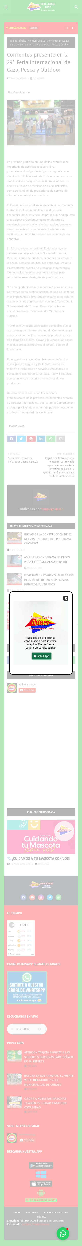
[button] (63, 1233)
